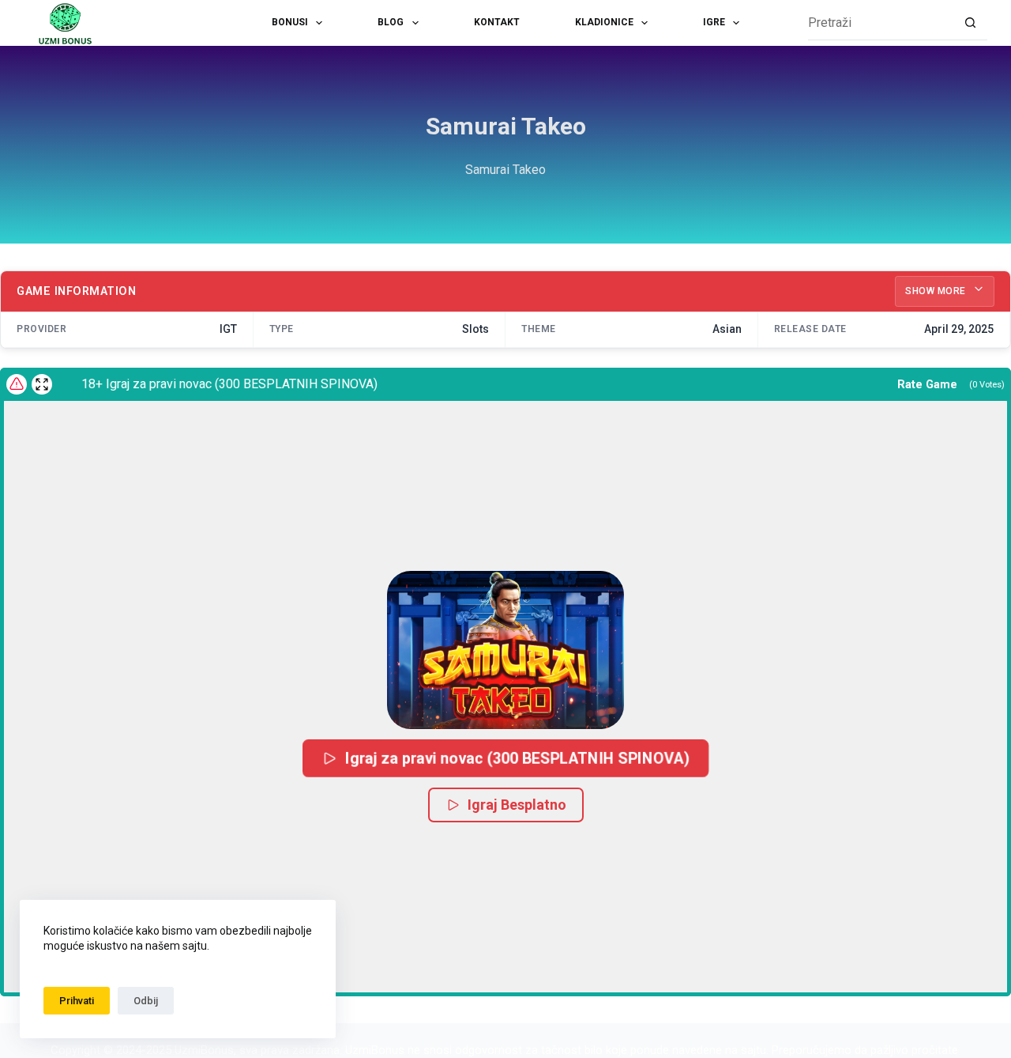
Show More (936, 291)
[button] (505, 650)
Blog (391, 22)
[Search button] (970, 23)
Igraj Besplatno (517, 804)
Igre (714, 22)
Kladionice (604, 22)
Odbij (145, 1001)
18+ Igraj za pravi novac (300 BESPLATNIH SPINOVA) (219, 383)
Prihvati (76, 1001)
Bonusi (290, 22)
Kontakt (497, 22)
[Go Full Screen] (42, 384)
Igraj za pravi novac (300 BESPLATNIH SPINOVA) (517, 758)
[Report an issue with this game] (16, 384)
